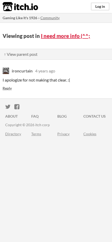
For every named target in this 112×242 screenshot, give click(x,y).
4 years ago (45, 70)
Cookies (89, 134)
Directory (13, 134)
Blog (62, 116)
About (11, 116)
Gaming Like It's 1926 (20, 18)
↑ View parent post (21, 54)
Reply (7, 88)
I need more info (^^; (65, 36)
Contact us (94, 116)
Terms (36, 134)
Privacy (63, 134)
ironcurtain (22, 70)
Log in (100, 6)
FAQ (35, 116)
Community (50, 18)
